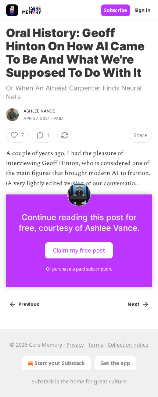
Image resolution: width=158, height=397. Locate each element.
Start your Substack (60, 363)
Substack (43, 381)
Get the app (115, 363)
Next (134, 304)
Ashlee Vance (39, 111)
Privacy (75, 344)
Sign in (142, 10)
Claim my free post (79, 250)
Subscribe (115, 10)
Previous (28, 304)
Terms (95, 344)
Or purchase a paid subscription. (79, 269)
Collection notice (128, 344)
